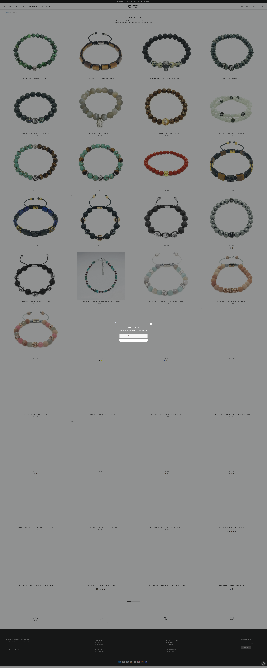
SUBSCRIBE (133, 340)
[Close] (151, 323)
